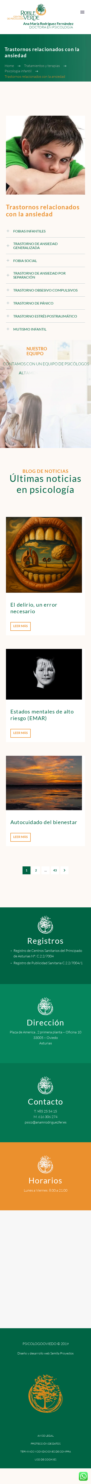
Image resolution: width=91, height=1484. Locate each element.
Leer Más (20, 626)
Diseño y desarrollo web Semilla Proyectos (45, 1353)
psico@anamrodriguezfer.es (45, 1122)
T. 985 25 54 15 (45, 1111)
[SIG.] (64, 870)
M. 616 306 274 (45, 1116)
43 (55, 870)
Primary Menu (82, 12)
